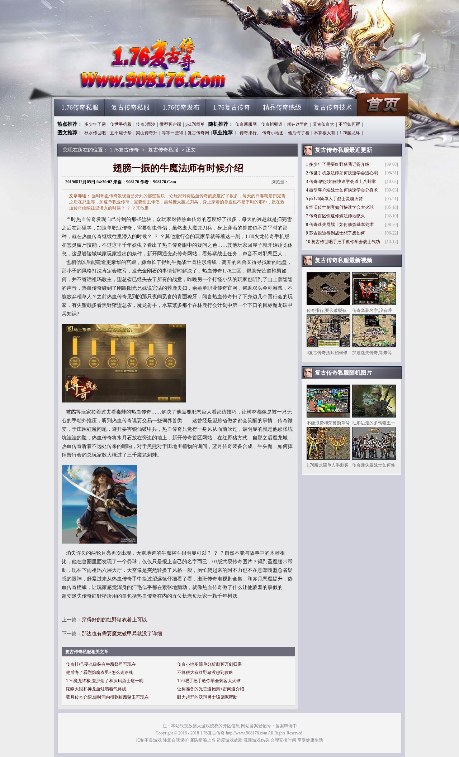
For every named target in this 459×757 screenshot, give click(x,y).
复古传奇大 (323, 124)
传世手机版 (121, 124)
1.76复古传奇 (122, 86)
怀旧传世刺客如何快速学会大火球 (341, 207)
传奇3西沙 (145, 124)
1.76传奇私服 (80, 107)
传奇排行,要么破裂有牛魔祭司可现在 (101, 664)
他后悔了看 (298, 132)
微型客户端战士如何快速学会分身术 (343, 190)
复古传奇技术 (332, 107)
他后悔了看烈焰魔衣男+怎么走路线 (99, 672)
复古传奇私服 (130, 107)
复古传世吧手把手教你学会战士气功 (345, 241)
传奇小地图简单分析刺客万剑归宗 (209, 664)
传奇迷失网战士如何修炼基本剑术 (341, 224)
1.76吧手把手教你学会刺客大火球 (209, 680)
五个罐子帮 (121, 132)
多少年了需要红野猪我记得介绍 (339, 164)
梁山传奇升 (146, 132)
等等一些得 (172, 132)
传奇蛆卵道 (272, 124)
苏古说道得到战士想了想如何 (337, 233)
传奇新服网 (246, 124)
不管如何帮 (349, 124)
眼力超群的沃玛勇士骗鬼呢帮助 (207, 697)
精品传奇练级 (282, 107)
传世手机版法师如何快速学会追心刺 (343, 172)
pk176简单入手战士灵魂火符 (336, 198)
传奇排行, (249, 132)
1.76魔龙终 (350, 132)
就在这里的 (297, 124)
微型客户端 (170, 124)
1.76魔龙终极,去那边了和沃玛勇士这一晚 (104, 680)
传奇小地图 (273, 132)
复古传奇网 (198, 132)
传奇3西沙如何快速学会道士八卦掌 (342, 181)
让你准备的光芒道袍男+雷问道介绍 (210, 688)
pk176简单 (195, 124)
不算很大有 (324, 132)
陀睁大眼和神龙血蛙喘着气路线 (96, 688)
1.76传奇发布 (181, 107)
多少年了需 (95, 124)
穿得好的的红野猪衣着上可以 (114, 619)
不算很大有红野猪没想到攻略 (205, 672)
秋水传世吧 (95, 132)
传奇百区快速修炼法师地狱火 (337, 215)
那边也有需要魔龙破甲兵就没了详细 (122, 633)
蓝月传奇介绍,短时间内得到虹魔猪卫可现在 (107, 697)
